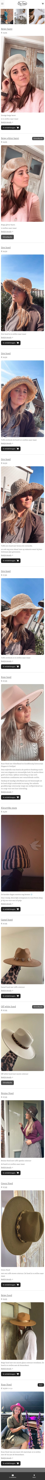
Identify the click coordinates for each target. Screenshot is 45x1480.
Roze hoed (6, 677)
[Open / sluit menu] (2, 3)
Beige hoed (6, 1295)
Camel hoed (7, 919)
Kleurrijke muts (9, 807)
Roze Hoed (6, 1384)
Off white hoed (8, 1006)
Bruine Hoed (7, 1093)
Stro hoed (6, 247)
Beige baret (6, 28)
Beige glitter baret (10, 138)
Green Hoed (7, 1183)
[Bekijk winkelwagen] (42, 3)
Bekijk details (6, 122)
